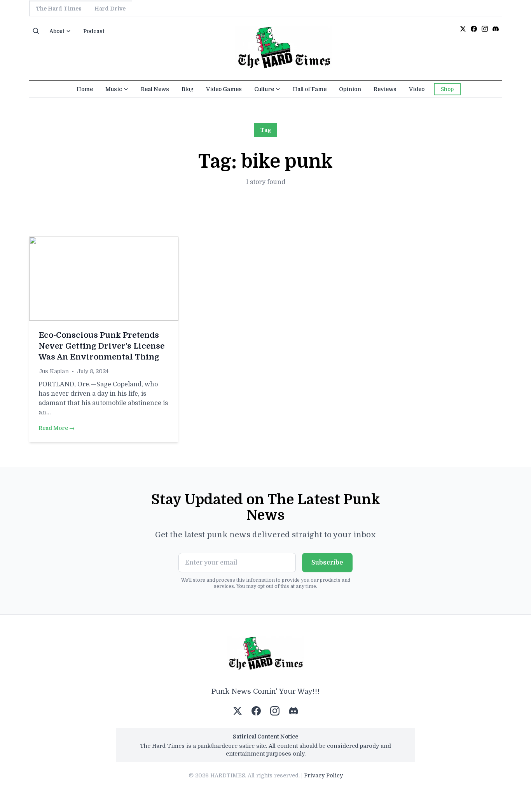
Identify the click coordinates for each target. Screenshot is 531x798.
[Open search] (36, 31)
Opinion (350, 89)
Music (113, 89)
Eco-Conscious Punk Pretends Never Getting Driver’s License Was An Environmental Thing (101, 346)
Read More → (56, 428)
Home (85, 89)
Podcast (94, 31)
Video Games (224, 89)
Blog (188, 89)
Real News (155, 89)
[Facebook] (474, 29)
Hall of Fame (310, 89)
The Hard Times (59, 8)
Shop (447, 89)
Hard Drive (110, 8)
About (57, 31)
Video (416, 89)
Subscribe (327, 562)
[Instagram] (485, 29)
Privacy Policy (323, 775)
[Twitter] (463, 29)
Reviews (385, 89)
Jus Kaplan (53, 371)
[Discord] (496, 29)
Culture (264, 89)
